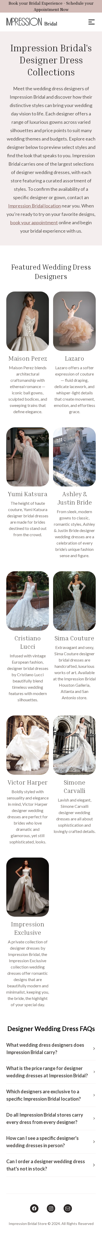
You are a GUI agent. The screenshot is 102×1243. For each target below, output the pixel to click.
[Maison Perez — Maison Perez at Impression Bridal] (27, 353)
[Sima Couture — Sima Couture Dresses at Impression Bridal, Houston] (74, 637)
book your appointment (34, 222)
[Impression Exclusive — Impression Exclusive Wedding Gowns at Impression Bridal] (27, 933)
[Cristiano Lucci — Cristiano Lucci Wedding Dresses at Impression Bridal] (27, 637)
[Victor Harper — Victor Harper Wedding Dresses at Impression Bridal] (27, 780)
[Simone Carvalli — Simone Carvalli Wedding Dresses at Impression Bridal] (74, 780)
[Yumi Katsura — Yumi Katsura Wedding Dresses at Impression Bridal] (27, 493)
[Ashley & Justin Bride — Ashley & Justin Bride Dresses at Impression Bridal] (74, 493)
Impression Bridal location (34, 206)
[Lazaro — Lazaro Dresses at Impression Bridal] (74, 353)
